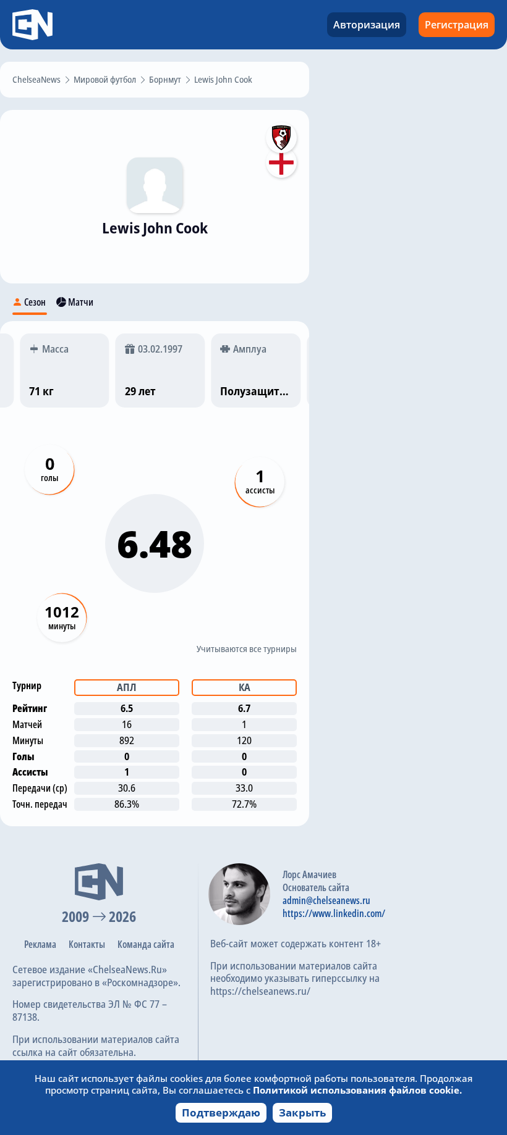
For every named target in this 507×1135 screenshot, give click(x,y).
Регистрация (456, 24)
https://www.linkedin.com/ (334, 913)
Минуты (61, 626)
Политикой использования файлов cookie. (357, 1090)
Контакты (87, 944)
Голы (49, 478)
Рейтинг (29, 708)
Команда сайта (145, 944)
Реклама (40, 944)
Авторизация (366, 24)
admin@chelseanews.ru (326, 900)
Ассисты (260, 490)
